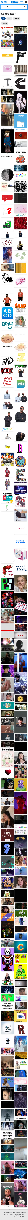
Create (16, 1)
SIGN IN (21, 1)
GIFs (9, 18)
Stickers (16, 18)
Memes (5, 23)
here (8, 1218)
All (3, 18)
